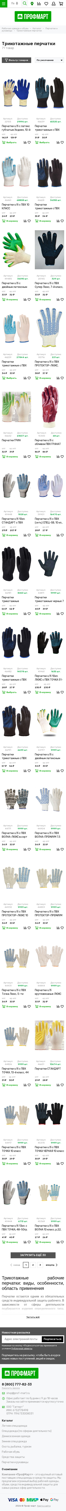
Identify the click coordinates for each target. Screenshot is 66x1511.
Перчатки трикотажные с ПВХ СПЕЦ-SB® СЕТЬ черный (14, 678)
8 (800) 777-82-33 (17, 1384)
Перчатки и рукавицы (15, 1462)
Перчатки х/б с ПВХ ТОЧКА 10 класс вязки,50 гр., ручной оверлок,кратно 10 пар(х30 (14, 1149)
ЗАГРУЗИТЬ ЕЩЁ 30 (33, 1255)
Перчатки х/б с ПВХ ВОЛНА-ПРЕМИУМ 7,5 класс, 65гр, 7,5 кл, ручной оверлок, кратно (49, 835)
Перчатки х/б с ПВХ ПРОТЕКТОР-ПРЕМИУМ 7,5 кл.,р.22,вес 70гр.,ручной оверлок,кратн (48, 913)
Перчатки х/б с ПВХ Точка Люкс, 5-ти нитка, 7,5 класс (14, 992)
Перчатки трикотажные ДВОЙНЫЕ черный (13, 599)
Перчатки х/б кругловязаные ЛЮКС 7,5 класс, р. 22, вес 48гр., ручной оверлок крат (48, 992)
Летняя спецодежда (14, 1425)
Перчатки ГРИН (11, 440)
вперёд (50, 1265)
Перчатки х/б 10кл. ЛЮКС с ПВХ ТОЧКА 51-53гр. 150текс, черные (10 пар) (49, 678)
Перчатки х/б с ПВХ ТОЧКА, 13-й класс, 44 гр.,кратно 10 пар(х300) (16, 1070)
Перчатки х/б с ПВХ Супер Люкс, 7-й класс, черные (49, 285)
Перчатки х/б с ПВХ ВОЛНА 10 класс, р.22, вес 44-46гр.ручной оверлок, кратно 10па (48, 1228)
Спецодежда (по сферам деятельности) (27, 1431)
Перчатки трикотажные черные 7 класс (49, 599)
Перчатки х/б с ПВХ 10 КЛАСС (15, 206)
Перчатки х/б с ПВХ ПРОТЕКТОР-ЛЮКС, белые (47, 363)
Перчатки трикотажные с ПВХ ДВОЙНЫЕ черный (14, 756)
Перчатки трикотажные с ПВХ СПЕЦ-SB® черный (47, 206)
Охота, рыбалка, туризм (16, 1446)
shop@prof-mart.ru (18, 1393)
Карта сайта (44, 1506)
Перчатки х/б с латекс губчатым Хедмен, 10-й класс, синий (16, 128)
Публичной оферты (21, 1348)
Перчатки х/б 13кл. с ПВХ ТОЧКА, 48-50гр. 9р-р (14, 1228)
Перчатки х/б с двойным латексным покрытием (14, 285)
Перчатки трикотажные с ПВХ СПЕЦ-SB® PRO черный (49, 128)
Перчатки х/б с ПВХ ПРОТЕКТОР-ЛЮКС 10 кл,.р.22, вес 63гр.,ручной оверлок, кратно (15, 913)
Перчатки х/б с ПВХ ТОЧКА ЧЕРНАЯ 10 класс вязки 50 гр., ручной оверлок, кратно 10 (49, 1149)
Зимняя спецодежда (14, 1441)
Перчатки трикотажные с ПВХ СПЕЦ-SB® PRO (14, 363)
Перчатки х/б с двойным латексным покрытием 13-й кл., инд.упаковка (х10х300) (47, 756)
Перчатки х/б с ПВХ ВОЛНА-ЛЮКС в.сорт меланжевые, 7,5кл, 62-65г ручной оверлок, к (16, 835)
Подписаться (52, 1339)
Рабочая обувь (11, 1451)
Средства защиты (13, 1457)
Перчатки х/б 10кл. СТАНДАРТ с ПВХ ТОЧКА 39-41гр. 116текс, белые (13, 521)
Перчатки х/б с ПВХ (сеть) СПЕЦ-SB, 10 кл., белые (49, 521)
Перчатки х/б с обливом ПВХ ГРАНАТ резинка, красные (48, 442)
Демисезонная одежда (16, 1436)
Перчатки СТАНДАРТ (48, 1068)
